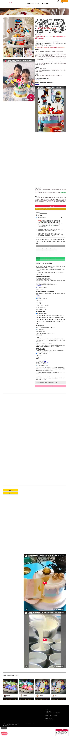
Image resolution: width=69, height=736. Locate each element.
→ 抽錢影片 (38, 295)
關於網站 (46, 709)
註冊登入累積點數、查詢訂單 (50, 719)
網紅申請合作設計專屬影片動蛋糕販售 (51, 716)
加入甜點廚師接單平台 (45, 3)
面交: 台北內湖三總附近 (42, 217)
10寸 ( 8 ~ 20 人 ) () (42, 309)
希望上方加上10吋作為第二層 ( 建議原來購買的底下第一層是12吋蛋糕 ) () (49, 322)
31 (38, 259)
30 (63, 257)
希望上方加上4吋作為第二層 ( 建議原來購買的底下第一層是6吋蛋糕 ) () (50, 315)
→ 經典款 (37, 84)
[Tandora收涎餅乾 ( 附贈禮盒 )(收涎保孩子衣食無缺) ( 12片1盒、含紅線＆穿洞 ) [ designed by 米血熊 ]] (58, 686)
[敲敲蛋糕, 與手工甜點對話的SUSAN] (18, 52)
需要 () (40, 289)
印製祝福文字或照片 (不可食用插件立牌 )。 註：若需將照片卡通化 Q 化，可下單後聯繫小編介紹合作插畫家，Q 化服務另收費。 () (50, 373)
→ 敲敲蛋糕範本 (39, 285)
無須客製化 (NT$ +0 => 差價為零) (42, 365)
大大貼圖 (8, 695)
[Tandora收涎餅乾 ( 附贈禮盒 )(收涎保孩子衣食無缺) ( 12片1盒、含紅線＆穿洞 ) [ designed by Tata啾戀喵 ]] (26, 686)
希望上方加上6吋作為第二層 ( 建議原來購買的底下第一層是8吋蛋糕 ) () (50, 317)
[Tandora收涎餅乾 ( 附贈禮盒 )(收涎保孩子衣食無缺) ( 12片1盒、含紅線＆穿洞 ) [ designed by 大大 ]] (10, 686)
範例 (45, 359)
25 (42, 257)
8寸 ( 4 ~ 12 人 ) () (41, 307)
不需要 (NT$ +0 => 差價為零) (42, 287)
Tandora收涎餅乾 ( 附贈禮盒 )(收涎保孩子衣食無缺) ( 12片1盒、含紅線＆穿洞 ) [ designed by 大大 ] (10, 699)
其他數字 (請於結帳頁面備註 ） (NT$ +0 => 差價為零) (46, 333)
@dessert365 (63, 192)
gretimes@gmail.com (29, 722)
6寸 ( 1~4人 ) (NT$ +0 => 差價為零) (43, 305)
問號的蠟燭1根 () (41, 331)
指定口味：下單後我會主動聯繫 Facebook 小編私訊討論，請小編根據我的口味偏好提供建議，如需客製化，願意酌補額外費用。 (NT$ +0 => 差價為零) (50, 346)
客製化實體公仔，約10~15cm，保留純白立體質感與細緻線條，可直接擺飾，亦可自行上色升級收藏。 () (50, 379)
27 (50, 257)
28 (54, 257)
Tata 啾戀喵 (24, 695)
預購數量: (37, 212)
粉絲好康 (37, 3)
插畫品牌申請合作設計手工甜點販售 (51, 715)
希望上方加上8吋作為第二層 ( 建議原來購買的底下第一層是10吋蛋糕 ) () (51, 319)
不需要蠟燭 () (40, 329)
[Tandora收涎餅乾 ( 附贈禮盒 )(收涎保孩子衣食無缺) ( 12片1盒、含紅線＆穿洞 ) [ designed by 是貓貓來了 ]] (42, 686)
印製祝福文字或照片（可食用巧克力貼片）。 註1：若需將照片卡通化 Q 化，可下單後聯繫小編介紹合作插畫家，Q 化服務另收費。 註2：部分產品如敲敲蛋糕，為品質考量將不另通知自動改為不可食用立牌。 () (50, 369)
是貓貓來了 (41, 695)
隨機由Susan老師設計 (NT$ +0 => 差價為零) (44, 343)
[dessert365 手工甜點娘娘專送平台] (10, 2)
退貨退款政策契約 (48, 711)
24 (38, 257)
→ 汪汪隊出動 (37, 79)
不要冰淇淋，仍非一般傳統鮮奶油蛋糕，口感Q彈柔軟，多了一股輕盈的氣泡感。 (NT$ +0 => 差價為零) (50, 273)
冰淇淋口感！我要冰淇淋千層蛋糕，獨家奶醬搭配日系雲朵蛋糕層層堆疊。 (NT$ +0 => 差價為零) (50, 270)
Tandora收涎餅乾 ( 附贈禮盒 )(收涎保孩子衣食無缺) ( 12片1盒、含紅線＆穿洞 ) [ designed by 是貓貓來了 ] (42, 699)
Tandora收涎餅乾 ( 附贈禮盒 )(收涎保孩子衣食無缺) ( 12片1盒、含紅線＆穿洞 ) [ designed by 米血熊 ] (58, 699)
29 (59, 257)
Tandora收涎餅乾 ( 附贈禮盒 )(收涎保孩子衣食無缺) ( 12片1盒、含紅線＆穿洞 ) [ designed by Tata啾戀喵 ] (26, 699)
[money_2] (8, 52)
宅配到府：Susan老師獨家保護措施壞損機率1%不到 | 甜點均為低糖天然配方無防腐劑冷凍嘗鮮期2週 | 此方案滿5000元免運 (49, 230)
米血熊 (56, 695)
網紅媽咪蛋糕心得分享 (30, 3)
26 (46, 257)
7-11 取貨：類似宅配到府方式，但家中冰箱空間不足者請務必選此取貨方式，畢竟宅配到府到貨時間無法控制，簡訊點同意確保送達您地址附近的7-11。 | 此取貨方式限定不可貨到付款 (49, 234)
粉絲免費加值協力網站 (48, 718)
